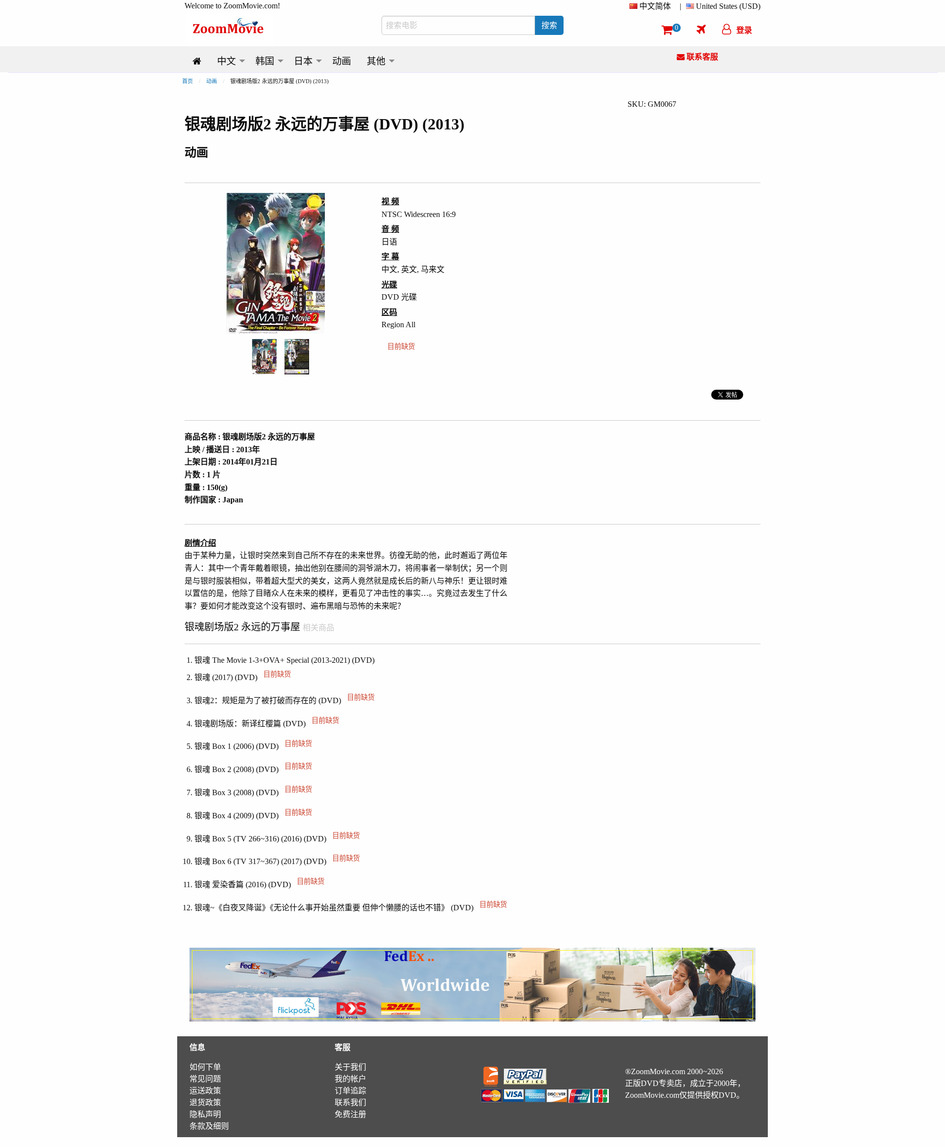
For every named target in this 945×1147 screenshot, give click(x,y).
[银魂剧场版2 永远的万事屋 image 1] (264, 356)
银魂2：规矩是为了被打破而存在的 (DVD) (284, 700)
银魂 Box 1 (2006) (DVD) (253, 746)
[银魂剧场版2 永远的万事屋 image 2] (296, 356)
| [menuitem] (680, 6)
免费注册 (350, 1114)
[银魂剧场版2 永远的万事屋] (264, 356)
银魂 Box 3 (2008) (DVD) (253, 792)
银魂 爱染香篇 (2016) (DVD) (259, 884)
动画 (211, 81)
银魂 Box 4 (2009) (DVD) (253, 815)
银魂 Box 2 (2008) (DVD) (253, 769)
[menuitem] (652, 6)
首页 (187, 81)
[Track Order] (701, 29)
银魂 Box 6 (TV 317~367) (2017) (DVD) (277, 861)
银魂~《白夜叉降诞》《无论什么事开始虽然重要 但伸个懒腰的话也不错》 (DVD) (350, 907)
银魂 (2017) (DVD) (242, 677)
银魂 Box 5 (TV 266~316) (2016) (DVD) (277, 839)
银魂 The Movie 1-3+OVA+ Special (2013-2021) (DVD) (284, 660)
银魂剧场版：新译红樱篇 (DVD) (266, 723)
